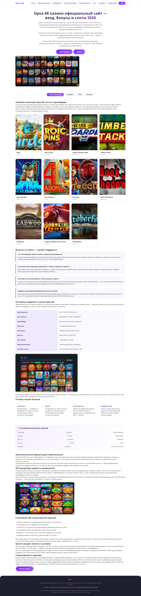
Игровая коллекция (55, 94)
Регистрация (64, 52)
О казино (70, 94)
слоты (33, 3)
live (94, 3)
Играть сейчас (24, 569)
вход (122, 3)
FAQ (79, 94)
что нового (102, 3)
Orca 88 (20, 3)
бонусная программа (70, 3)
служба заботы (112, 3)
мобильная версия (85, 3)
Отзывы (89, 94)
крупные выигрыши (43, 3)
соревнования (57, 3)
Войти (79, 52)
